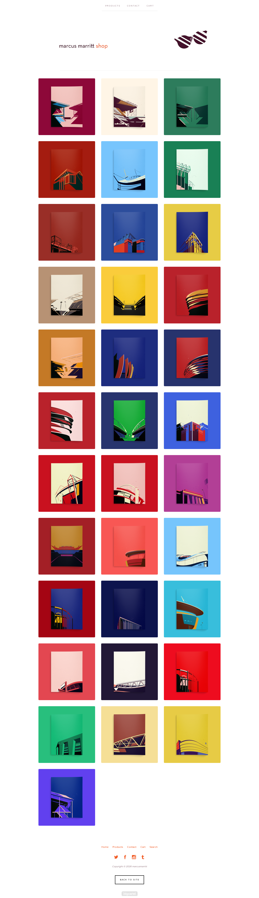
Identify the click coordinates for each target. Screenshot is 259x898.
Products (112, 6)
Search (154, 847)
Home (104, 847)
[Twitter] (116, 857)
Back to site (129, 880)
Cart (150, 6)
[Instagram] (134, 857)
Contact (133, 6)
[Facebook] (125, 857)
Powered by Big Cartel (130, 893)
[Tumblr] (143, 857)
